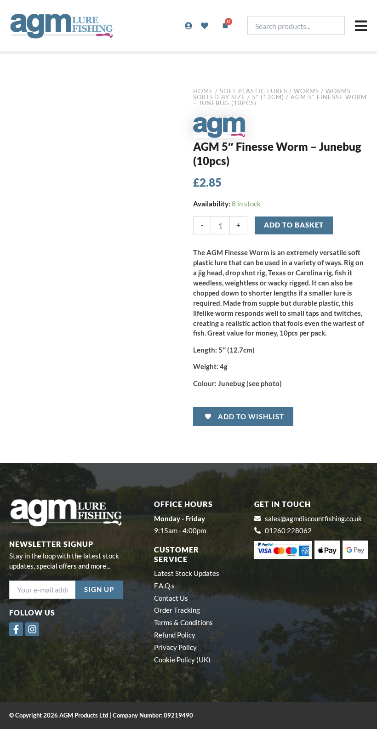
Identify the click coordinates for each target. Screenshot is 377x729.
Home (203, 91)
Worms (306, 91)
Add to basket (294, 225)
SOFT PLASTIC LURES (253, 91)
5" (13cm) (268, 97)
